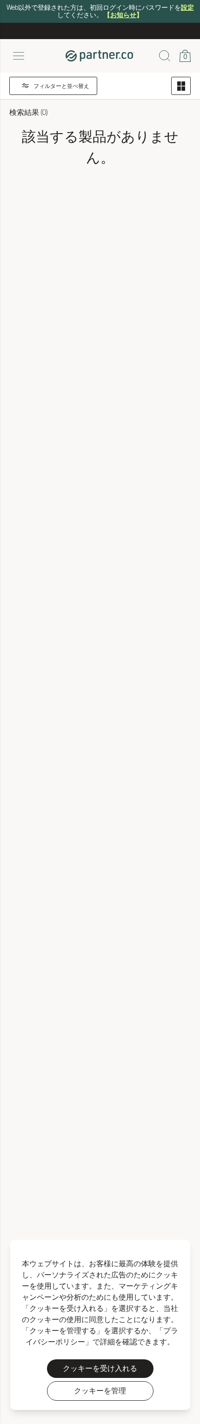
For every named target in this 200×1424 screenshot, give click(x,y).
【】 (123, 15)
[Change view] (181, 92)
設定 (187, 8)
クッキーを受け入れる (100, 1368)
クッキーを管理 (100, 1391)
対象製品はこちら (126, 38)
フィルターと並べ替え (61, 92)
